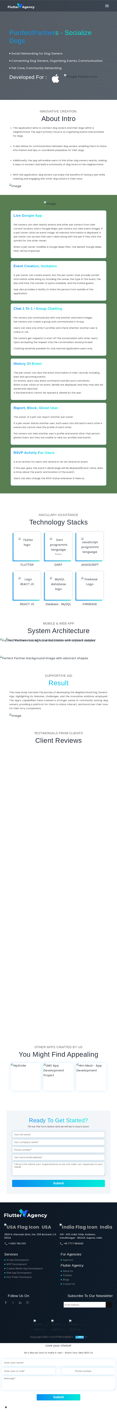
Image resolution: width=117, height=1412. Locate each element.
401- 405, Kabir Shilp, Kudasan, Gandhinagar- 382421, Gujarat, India (81, 1236)
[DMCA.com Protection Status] (80, 1337)
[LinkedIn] (20, 1302)
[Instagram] (27, 1302)
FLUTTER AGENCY (62, 1337)
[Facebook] (5, 1302)
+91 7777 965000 (73, 1243)
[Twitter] (13, 1302)
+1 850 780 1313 (17, 1243)
